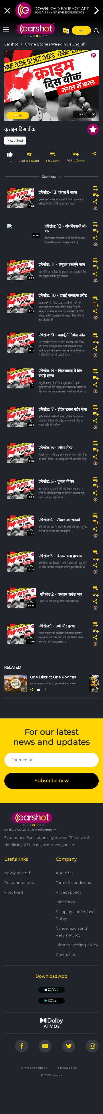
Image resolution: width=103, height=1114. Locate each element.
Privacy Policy (67, 1067)
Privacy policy (68, 892)
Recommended (19, 882)
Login (81, 30)
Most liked (15, 141)
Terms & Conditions (34, 1067)
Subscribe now (52, 780)
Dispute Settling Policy (77, 945)
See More (49, 177)
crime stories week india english (55, 44)
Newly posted (17, 873)
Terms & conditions (73, 882)
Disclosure (65, 902)
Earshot (11, 44)
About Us (64, 873)
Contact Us (66, 955)
